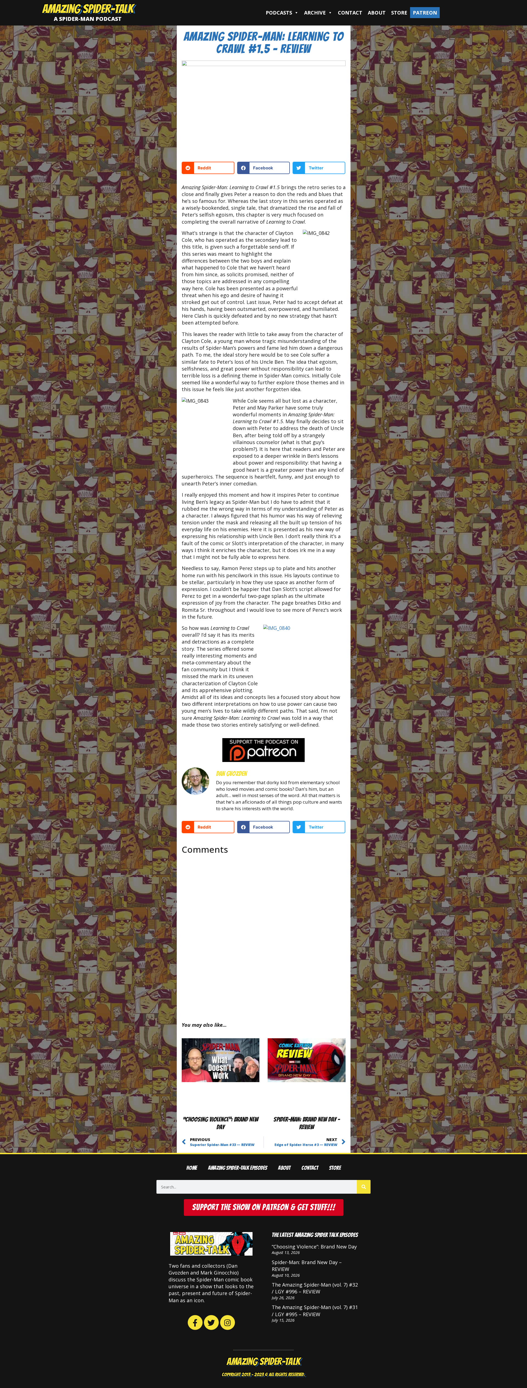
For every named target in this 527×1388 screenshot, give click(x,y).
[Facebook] (195, 1322)
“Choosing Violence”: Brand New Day (314, 1246)
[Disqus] (264, 933)
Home (191, 1168)
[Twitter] (211, 1322)
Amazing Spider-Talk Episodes (237, 1168)
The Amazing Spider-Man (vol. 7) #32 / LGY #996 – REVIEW (315, 1288)
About (377, 12)
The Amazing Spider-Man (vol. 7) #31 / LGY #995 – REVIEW (315, 1310)
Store (399, 12)
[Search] (364, 1187)
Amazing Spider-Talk (87, 8)
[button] (208, 168)
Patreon (425, 12)
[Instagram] (227, 1322)
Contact (350, 12)
